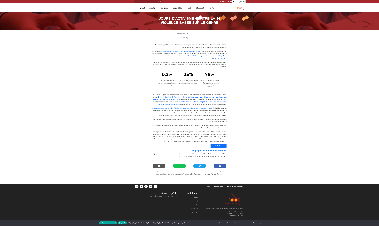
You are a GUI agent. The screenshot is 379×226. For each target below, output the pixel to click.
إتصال (189, 8)
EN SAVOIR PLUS (218, 145)
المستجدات (200, 8)
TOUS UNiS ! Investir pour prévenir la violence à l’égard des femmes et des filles (207, 57)
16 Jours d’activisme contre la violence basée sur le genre (182, 51)
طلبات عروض (177, 8)
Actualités (182, 38)
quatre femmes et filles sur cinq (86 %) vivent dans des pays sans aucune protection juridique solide (192, 103)
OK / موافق (122, 223)
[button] (220, 166)
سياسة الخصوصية (218, 186)
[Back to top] (370, 220)
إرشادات (152, 8)
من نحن (211, 8)
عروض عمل (164, 8)
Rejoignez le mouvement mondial (209, 151)
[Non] (377, 223)
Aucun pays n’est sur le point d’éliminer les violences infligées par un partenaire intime (182, 108)
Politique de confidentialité (108, 223)
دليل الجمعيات (194, 208)
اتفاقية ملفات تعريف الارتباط (235, 186)
